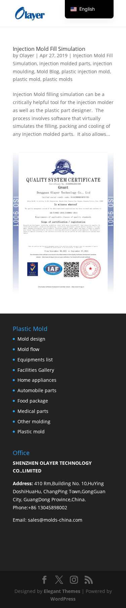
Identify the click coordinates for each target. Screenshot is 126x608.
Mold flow (28, 349)
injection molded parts (64, 63)
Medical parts (32, 411)
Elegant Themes (62, 591)
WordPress (63, 599)
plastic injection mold (85, 71)
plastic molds (58, 79)
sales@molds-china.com (55, 520)
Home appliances (36, 380)
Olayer (26, 55)
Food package (32, 401)
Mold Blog (48, 71)
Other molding (33, 421)
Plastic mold (31, 431)
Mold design (31, 339)
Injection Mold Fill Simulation (49, 49)
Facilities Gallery (35, 370)
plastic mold (26, 79)
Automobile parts (36, 390)
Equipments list (35, 359)
